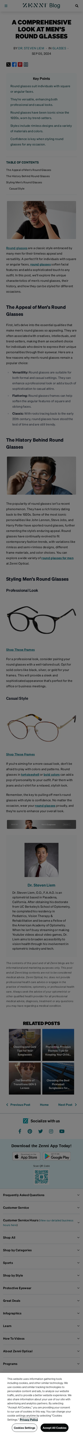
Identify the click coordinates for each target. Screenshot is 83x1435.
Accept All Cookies (55, 1427)
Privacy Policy (29, 1419)
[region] (41, 1404)
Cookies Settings (24, 1427)
